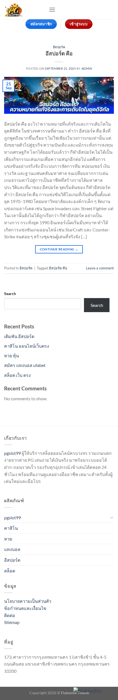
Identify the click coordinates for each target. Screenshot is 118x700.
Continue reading (59, 249)
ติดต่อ (9, 615)
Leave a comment (100, 268)
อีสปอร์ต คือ (59, 53)
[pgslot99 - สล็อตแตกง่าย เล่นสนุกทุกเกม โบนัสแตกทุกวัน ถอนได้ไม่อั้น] (24, 9)
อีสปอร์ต (59, 47)
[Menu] (52, 9)
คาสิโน (11, 528)
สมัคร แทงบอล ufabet (25, 365)
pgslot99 (12, 453)
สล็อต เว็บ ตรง (17, 375)
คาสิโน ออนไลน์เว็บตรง (26, 345)
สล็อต (9, 570)
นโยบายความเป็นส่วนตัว (27, 601)
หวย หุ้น (11, 355)
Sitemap (11, 622)
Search (10, 293)
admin (87, 68)
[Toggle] (111, 517)
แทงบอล (12, 549)
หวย (8, 538)
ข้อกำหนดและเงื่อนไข (25, 608)
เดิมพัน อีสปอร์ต (19, 336)
